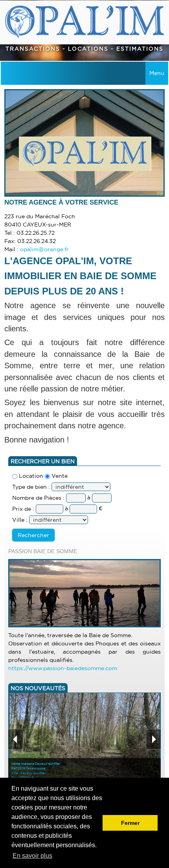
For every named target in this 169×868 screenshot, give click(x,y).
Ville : (20, 519)
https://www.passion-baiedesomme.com (62, 668)
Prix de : (23, 508)
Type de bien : (31, 486)
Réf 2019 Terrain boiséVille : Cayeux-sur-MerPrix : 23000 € (35, 771)
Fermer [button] (130, 823)
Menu (156, 73)
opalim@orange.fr (44, 249)
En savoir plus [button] (32, 855)
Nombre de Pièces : (39, 497)
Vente (59, 475)
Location (30, 475)
